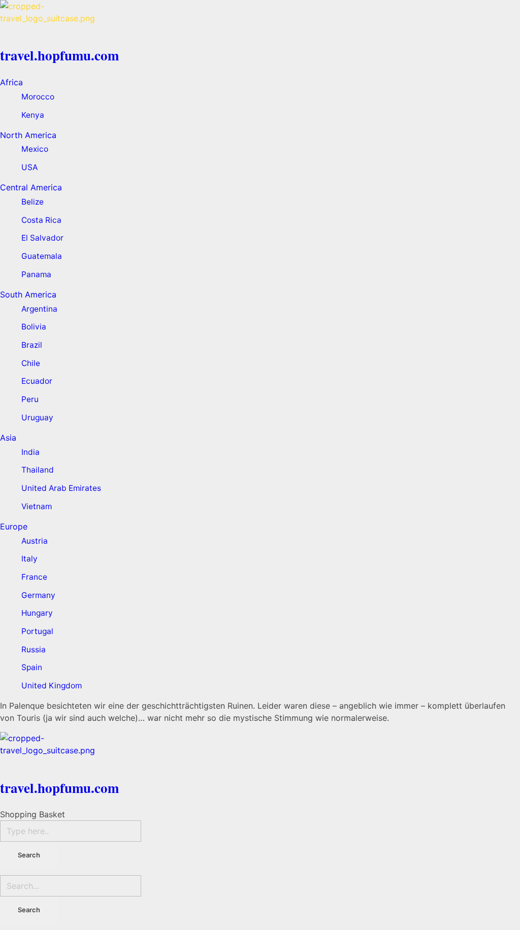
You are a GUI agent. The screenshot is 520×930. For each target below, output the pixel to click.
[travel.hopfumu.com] (260, 20)
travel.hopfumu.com (59, 55)
